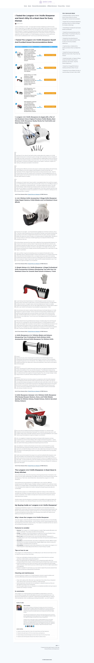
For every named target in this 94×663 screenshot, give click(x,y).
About (29, 6)
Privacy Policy (61, 6)
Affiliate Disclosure (52, 6)
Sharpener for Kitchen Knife (43, 339)
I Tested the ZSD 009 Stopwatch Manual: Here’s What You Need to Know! (31, 636)
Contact (68, 6)
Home (25, 6)
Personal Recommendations (39, 6)
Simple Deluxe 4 (22, 267)
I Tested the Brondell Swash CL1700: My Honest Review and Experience (31, 633)
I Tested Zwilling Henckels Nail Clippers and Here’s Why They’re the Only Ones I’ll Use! (33, 634)
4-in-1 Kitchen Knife (23, 198)
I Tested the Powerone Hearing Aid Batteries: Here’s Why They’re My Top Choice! (71, 54)
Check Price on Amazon (50, 54)
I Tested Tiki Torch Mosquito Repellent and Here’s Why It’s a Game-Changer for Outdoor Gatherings (71, 23)
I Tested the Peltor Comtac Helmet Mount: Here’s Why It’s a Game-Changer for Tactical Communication (71, 17)
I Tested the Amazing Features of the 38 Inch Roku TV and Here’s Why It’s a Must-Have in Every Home (71, 34)
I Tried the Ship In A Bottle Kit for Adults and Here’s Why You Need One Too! (71, 48)
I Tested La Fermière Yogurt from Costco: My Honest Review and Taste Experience (33, 631)
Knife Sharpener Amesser (25, 395)
